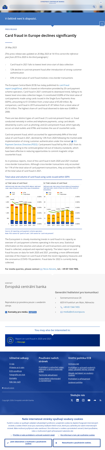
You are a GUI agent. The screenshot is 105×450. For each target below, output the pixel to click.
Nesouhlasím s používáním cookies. (76, 443)
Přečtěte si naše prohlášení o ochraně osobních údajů (34, 435)
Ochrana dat (73, 364)
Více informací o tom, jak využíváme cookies (77, 435)
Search (94, 7)
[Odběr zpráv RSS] (100, 400)
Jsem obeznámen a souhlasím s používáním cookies (28, 443)
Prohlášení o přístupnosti (79, 379)
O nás (11, 364)
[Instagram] (83, 400)
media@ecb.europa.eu (74, 312)
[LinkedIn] (77, 400)
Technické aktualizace (48, 375)
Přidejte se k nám (16, 368)
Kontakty (13, 378)
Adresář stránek (9, 388)
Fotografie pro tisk (17, 375)
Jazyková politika (75, 382)
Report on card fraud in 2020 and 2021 (33, 340)
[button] (100, 2)
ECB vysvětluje (15, 371)
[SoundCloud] (94, 400)
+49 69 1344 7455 (71, 307)
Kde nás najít (15, 382)
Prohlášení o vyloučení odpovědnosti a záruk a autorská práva (51, 369)
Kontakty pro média (18, 312)
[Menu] (101, 7)
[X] (71, 400)
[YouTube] (89, 400)
